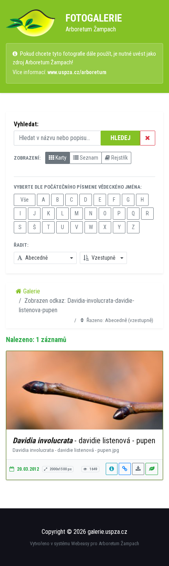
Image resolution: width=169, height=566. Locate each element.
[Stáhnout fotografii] (138, 469)
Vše (24, 200)
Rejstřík (119, 158)
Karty (60, 158)
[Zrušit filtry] (147, 138)
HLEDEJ (120, 138)
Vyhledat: (26, 124)
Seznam (88, 158)
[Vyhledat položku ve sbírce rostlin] (151, 469)
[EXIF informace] (112, 469)
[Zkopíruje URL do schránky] (125, 469)
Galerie (31, 291)
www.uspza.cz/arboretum (77, 72)
